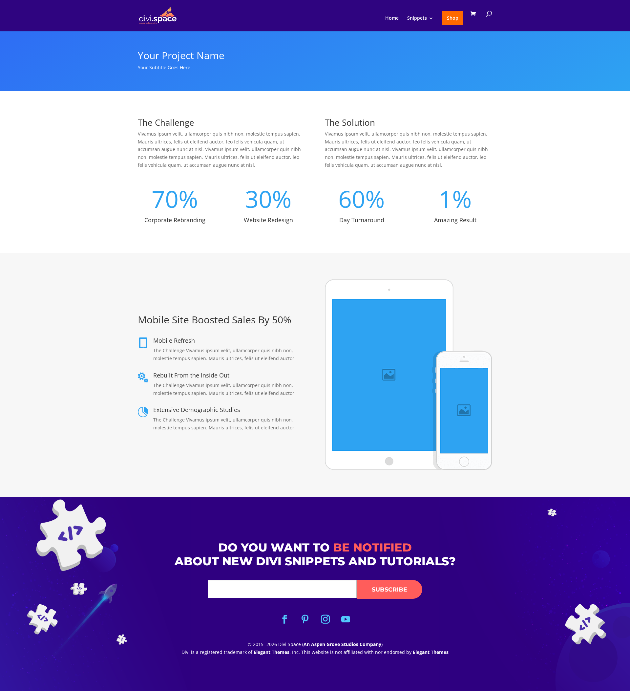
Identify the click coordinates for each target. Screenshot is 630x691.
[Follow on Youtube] (345, 619)
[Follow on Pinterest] (305, 619)
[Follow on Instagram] (325, 619)
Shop (452, 18)
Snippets (417, 18)
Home (392, 18)
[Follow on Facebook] (284, 619)
